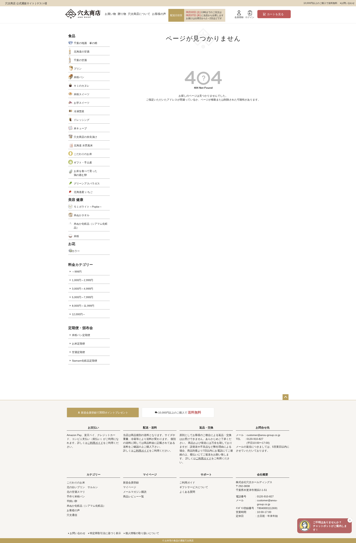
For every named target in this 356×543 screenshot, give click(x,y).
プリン (78, 68)
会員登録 (239, 17)
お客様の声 (159, 13)
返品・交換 (206, 427)
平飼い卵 (72, 501)
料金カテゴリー (80, 265)
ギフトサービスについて (193, 487)
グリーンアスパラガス (87, 183)
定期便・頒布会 (80, 328)
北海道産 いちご (83, 192)
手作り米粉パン (76, 496)
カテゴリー (93, 474)
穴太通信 (72, 515)
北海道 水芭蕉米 (83, 145)
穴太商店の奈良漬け (85, 136)
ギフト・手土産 (83, 162)
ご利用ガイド (95, 442)
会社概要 (262, 474)
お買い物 (110, 13)
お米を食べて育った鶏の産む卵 (85, 173)
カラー (76, 251)
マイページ (150, 474)
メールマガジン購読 (134, 491)
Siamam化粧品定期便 (84, 360)
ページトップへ (286, 397)
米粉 (76, 236)
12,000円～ (78, 314)
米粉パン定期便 (81, 335)
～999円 (77, 271)
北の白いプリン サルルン (82, 487)
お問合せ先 (263, 427)
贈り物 (122, 13)
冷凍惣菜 (79, 111)
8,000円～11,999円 (83, 305)
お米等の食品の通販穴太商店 (179, 540)
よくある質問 (187, 491)
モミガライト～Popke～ (88, 206)
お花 (71, 244)
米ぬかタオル (81, 215)
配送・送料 (150, 427)
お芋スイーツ (81, 102)
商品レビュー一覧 (133, 496)
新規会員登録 (131, 482)
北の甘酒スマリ (76, 491)
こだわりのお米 (83, 153)
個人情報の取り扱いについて (142, 533)
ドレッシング (81, 119)
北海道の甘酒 (81, 51)
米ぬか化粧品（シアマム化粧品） (91, 225)
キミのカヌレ (81, 85)
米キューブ (80, 128)
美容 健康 (75, 200)
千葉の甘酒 (80, 60)
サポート (206, 474)
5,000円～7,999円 (82, 297)
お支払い (93, 427)
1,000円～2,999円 (82, 280)
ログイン (249, 17)
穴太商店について (139, 13)
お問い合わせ (348, 3)
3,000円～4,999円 (82, 288)
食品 (71, 36)
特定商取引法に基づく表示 (105, 533)
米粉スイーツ (81, 94)
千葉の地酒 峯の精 (85, 43)
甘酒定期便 (78, 352)
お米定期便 (78, 343)
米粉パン (79, 77)
